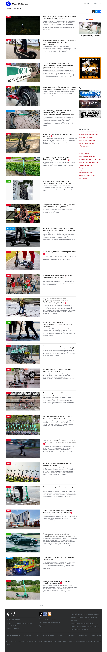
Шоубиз (92, 641)
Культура (61, 641)
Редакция (42, 626)
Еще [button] (41, 605)
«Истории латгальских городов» (89, 132)
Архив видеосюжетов (86, 165)
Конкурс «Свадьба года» (87, 143)
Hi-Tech (60, 635)
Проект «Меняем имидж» (87, 156)
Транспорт (27, 635)
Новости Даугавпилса (13, 635)
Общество (86, 641)
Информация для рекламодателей (49, 622)
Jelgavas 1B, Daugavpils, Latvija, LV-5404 (19, 623)
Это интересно (96, 635)
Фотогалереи (83, 635)
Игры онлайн (83, 178)
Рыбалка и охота (48, 635)
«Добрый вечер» (84, 153)
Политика (40, 641)
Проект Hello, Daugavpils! (87, 140)
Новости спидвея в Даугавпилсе (89, 162)
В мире (37, 635)
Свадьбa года (71, 635)
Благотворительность (86, 172)
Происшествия (48, 641)
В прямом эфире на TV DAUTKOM (90, 159)
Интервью (72, 641)
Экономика (79, 641)
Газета (8, 644)
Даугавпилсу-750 (11, 641)
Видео (66, 641)
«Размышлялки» (84, 146)
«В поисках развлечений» (87, 175)
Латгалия (28, 641)
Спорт (55, 641)
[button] (100, 3)
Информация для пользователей (49, 619)
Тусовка (98, 641)
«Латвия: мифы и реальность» (88, 134)
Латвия (34, 641)
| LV (97, 3)
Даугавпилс (21, 641)
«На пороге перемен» (86, 137)
